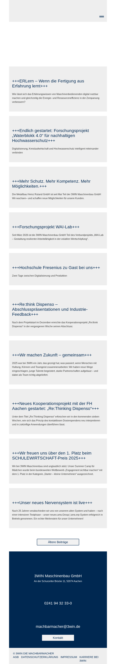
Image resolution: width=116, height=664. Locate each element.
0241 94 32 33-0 (58, 603)
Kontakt (58, 637)
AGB (16, 657)
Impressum (69, 657)
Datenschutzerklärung (39, 657)
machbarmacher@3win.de (58, 626)
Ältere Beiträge (58, 542)
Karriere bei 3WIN (88, 659)
